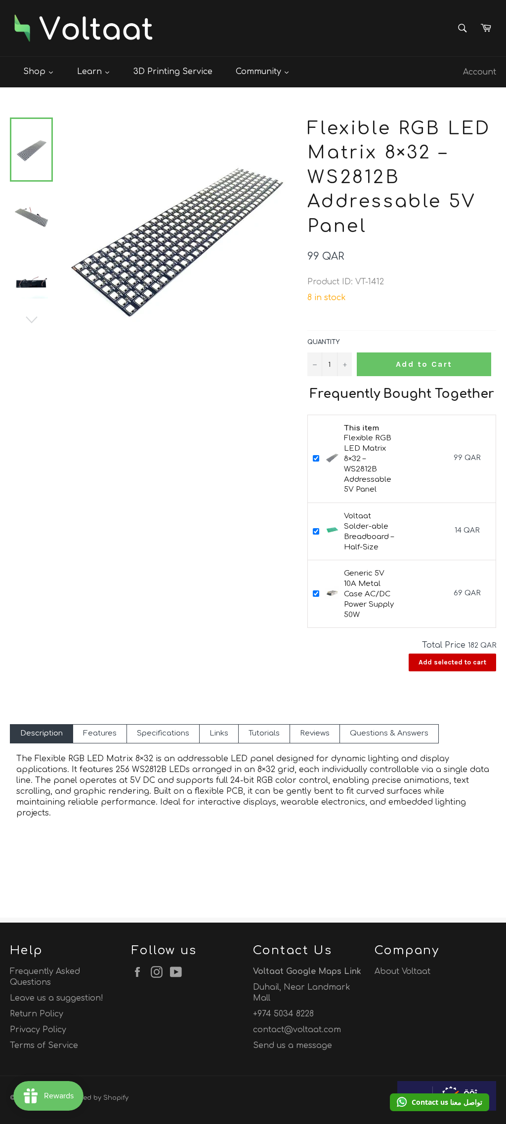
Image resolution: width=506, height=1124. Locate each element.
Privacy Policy (38, 1029)
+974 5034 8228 (283, 1013)
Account (479, 72)
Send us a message (292, 1045)
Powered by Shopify (96, 1097)
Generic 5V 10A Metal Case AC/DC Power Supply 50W (369, 594)
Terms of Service (44, 1045)
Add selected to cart (452, 662)
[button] (439, 1102)
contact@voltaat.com (297, 1029)
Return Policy (36, 1013)
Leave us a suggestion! (56, 998)
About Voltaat (402, 971)
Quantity (323, 342)
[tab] (41, 733)
